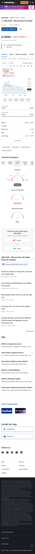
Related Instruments (23, 58)
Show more (30, 331)
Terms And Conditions (7, 532)
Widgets (3, 473)
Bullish (19, 248)
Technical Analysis (9, 157)
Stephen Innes (5, 288)
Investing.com (5, 276)
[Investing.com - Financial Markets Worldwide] (10, 2)
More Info (9, 47)
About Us (21, 462)
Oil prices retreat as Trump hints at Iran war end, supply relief (16, 273)
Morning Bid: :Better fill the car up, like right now (16, 296)
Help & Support (23, 469)
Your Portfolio (5, 469)
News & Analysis (21, 54)
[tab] (10, 163)
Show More (18, 140)
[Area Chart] (6, 63)
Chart (11, 54)
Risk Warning (4, 544)
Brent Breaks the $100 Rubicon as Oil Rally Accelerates (16, 284)
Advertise (22, 465)
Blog (2, 462)
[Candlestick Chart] (3, 63)
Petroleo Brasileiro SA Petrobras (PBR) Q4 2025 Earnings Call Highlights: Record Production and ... (16, 320)
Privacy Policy (5, 538)
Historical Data (12, 58)
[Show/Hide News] (12, 63)
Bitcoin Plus (27, 147)
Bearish (19, 240)
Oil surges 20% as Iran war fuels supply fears (15, 307)
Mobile (3, 465)
